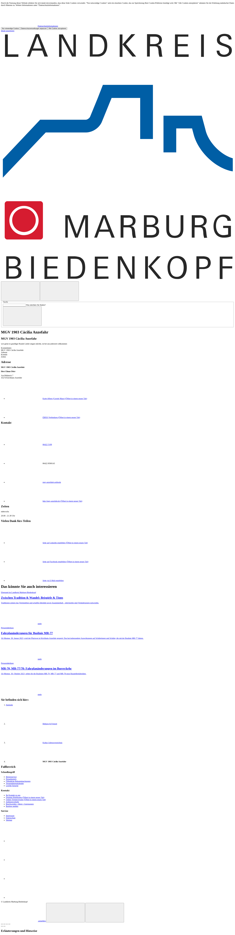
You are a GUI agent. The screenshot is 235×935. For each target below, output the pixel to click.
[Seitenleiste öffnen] (59, 291)
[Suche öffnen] (20, 291)
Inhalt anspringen (7, 31)
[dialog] (117, 16)
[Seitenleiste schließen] (104, 912)
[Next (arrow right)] (4, 926)
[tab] (117, 352)
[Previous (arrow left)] (2, 926)
